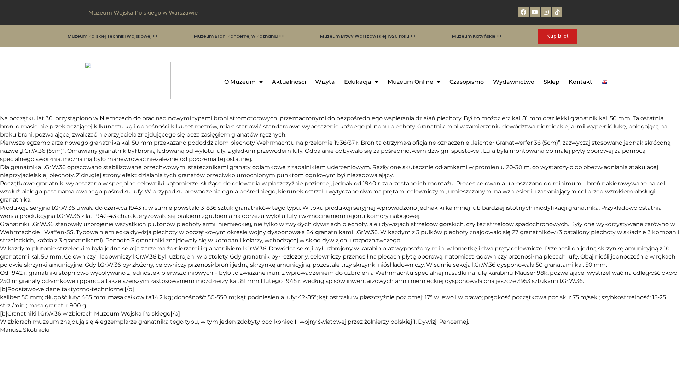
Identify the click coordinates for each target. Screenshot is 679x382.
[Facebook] (523, 12)
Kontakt (580, 82)
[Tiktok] (557, 12)
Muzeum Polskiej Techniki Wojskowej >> (113, 36)
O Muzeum (240, 82)
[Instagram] (546, 12)
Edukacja (357, 82)
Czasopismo (466, 82)
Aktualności (289, 82)
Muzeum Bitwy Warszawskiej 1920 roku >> (368, 36)
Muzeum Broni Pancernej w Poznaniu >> (239, 36)
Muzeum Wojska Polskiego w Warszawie (143, 12)
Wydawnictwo (513, 82)
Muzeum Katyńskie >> (477, 36)
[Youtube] (535, 12)
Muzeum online (410, 82)
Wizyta (325, 82)
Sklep (551, 82)
